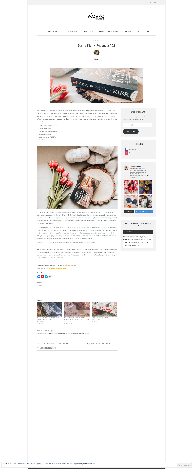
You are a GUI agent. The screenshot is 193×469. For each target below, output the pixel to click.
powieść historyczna (71, 333)
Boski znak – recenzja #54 (100, 317)
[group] (77, 132)
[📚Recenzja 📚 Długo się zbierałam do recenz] (145, 201)
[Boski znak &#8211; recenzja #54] (104, 309)
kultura (51, 333)
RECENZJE (71, 31)
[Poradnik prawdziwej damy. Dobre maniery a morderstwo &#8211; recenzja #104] (76, 309)
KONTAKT (139, 31)
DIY (100, 31)
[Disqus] (77, 381)
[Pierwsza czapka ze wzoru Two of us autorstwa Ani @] (131, 201)
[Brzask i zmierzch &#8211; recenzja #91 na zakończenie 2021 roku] (49, 309)
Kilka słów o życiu (54, 31)
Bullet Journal (88, 31)
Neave (96, 59)
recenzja (87, 333)
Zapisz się (131, 131)
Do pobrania (113, 31)
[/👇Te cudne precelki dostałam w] (131, 187)
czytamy (42, 333)
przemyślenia (80, 333)
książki (47, 333)
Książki (45, 330)
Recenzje (50, 330)
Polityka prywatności (89, 463)
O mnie (126, 31)
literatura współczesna (59, 333)
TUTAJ (137, 245)
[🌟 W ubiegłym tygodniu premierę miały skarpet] (145, 187)
